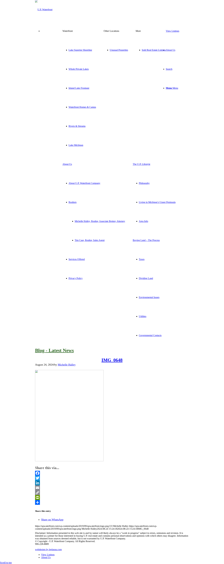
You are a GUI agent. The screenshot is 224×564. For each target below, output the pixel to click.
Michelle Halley (67, 364)
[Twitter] (112, 478)
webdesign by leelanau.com (48, 549)
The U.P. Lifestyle (141, 164)
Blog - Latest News (54, 350)
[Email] (112, 487)
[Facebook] (112, 473)
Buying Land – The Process (146, 240)
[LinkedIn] (112, 482)
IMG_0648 (112, 360)
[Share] (112, 502)
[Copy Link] (112, 492)
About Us (67, 164)
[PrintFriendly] (112, 497)
